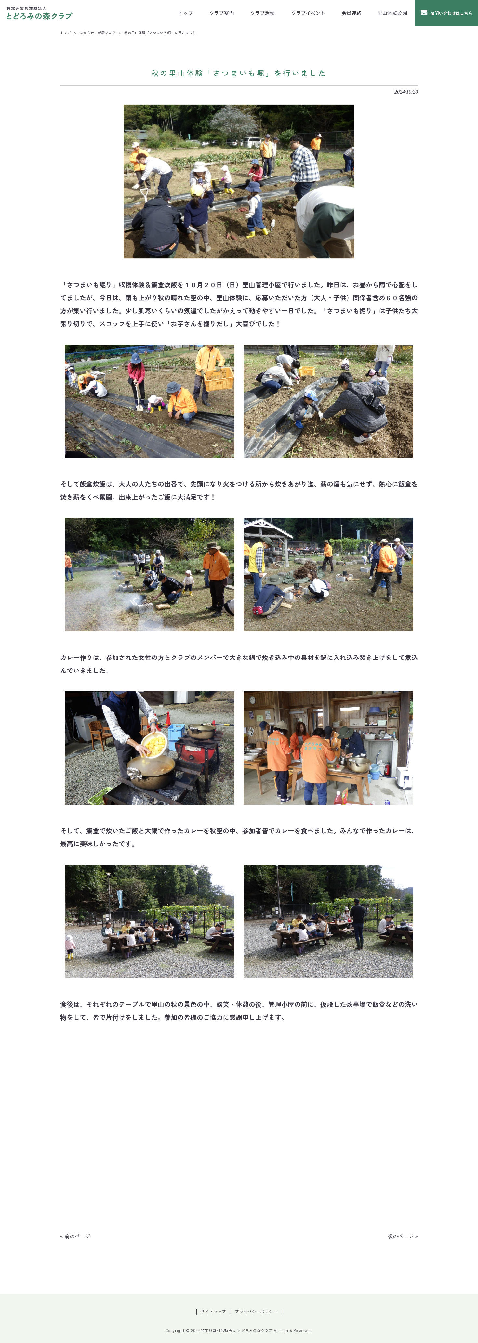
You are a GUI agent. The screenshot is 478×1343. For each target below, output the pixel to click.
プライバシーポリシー (256, 1312)
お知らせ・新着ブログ (97, 32)
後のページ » (403, 1236)
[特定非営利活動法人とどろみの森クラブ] (40, 13)
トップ (65, 32)
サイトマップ (213, 1312)
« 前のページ (75, 1236)
